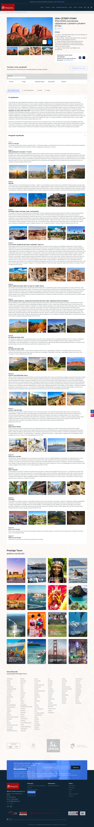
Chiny (22, 686)
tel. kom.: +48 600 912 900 (12, 799)
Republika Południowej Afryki (12, 729)
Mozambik (78, 690)
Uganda (36, 719)
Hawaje (36, 692)
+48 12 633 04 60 (59, 1)
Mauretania (79, 678)
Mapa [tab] (48, 90)
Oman (8, 709)
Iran (49, 678)
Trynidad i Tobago (39, 713)
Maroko (64, 703)
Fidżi (22, 699)
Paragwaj (9, 719)
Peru (8, 721)
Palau (8, 713)
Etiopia (22, 697)
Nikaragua (78, 703)
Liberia (63, 692)
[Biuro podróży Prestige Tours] (8, 7)
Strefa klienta (31, 795)
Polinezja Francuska (12, 725)
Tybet (36, 717)
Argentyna (10, 690)
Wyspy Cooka (51, 708)
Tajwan (36, 705)
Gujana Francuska (39, 684)
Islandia (50, 680)
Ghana (22, 703)
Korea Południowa (67, 688)
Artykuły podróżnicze (61, 7)
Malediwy (64, 699)
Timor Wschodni (38, 709)
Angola (9, 684)
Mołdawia (78, 692)
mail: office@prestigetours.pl (13, 801)
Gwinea (36, 688)
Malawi (64, 697)
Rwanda (23, 710)
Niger (77, 699)
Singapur (23, 720)
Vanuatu (36, 727)
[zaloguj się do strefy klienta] (88, 7)
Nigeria (77, 701)
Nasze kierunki (72, 785)
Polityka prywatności (46, 824)
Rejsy (53, 7)
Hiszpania (36, 694)
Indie (35, 699)
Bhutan (9, 701)
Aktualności (71, 795)
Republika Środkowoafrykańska (26, 705)
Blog (70, 7)
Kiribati (64, 678)
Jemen (50, 686)
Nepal (77, 697)
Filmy (70, 791)
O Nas (75, 7)
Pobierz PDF (60, 28)
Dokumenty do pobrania (53, 785)
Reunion (23, 708)
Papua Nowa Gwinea (12, 717)
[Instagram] (11, 806)
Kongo (63, 684)
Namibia (78, 694)
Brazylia (23, 682)
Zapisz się (75, 767)
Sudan (22, 724)
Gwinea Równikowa (39, 690)
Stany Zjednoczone (26, 722)
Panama (9, 715)
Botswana (23, 680)
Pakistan (9, 711)
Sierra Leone (24, 718)
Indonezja (37, 701)
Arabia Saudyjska (11, 688)
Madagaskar (65, 694)
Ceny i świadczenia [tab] (29, 90)
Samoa (22, 714)
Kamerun (50, 692)
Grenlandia (37, 680)
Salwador (23, 712)
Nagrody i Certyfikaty (73, 793)
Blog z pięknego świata (32, 789)
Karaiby (50, 697)
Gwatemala (37, 686)
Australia (9, 694)
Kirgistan (50, 703)
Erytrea (23, 694)
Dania (22, 690)
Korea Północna (66, 686)
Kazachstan (51, 699)
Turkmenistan (38, 715)
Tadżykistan (24, 728)
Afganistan (10, 678)
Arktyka (9, 692)
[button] (47, 97)
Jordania (50, 688)
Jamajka (50, 682)
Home (42, 7)
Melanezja (78, 684)
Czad (22, 688)
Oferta (47, 7)
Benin (8, 699)
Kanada (50, 694)
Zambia (50, 710)
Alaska (8, 680)
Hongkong (37, 697)
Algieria (9, 682)
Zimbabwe (51, 712)
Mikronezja (79, 686)
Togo (35, 711)
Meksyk (78, 682)
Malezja (64, 701)
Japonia (50, 684)
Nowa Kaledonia (11, 705)
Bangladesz (10, 697)
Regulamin (39, 824)
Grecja (36, 678)
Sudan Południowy (26, 726)
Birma (8, 703)
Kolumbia (64, 680)
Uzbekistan (37, 725)
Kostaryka (64, 690)
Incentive (29, 787)
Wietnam (36, 729)
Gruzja (36, 682)
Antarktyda (10, 686)
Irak (35, 703)
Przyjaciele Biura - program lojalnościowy (36, 785)
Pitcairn (9, 723)
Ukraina (36, 721)
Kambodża (51, 690)
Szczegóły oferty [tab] (14, 90)
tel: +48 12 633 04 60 (11, 797)
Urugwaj (36, 723)
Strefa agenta (31, 792)
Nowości (71, 789)
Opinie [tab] (40, 90)
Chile (22, 684)
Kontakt (80, 7)
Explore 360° (71, 787)
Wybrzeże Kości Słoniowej (52, 705)
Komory (64, 682)
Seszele (23, 716)
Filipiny (22, 701)
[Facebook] (8, 806)
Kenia (49, 701)
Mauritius (78, 680)
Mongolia (78, 688)
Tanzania (36, 707)
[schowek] (85, 7)
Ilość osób (10, 75)
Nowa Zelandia (11, 707)
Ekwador (23, 692)
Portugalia (10, 727)
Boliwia (22, 678)
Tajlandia (23, 730)
